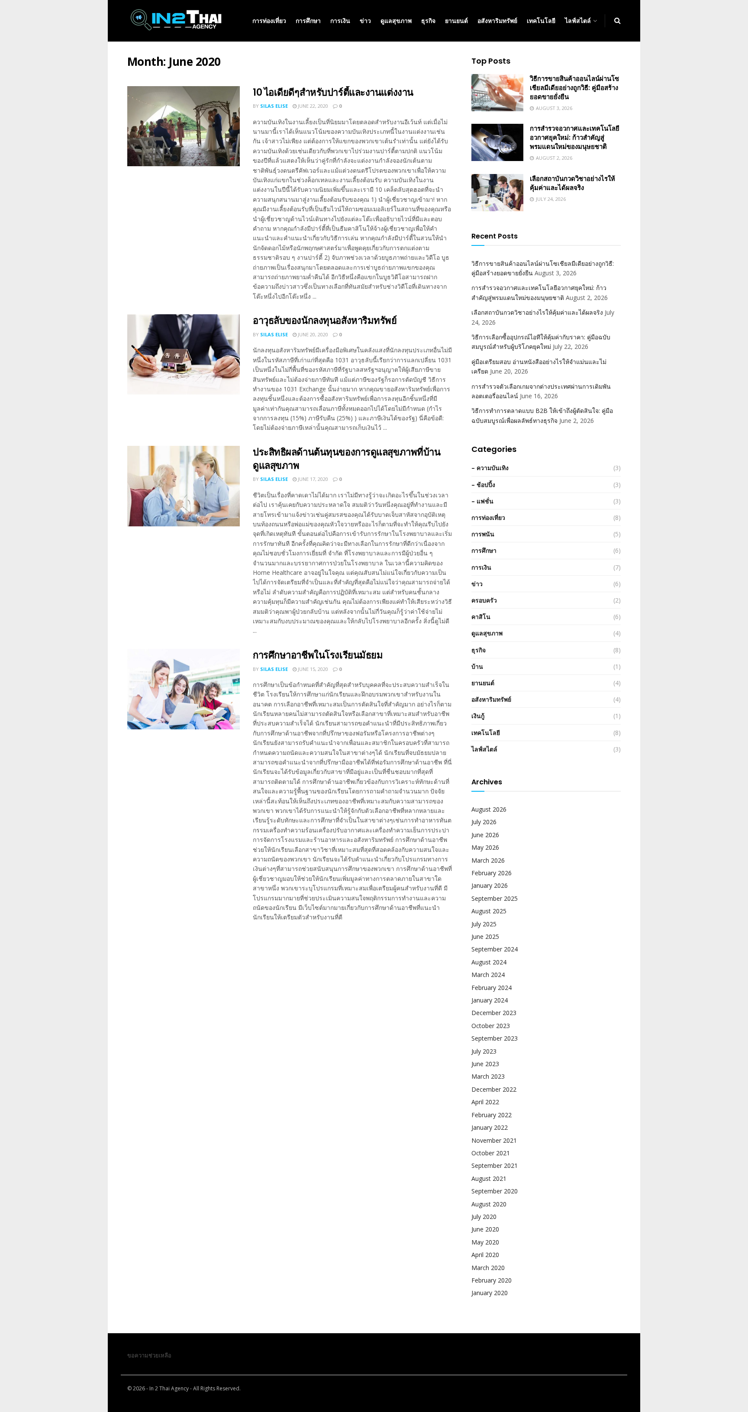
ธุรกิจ (428, 20)
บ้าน (477, 666)
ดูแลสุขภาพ (396, 20)
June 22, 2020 (312, 106)
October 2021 (490, 1153)
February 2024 (491, 987)
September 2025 (494, 898)
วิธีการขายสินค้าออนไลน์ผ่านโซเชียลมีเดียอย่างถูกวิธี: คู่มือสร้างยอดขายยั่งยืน (574, 87)
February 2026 (491, 873)
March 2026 (488, 860)
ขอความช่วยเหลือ (149, 1355)
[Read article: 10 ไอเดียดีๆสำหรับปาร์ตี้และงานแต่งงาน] (183, 126)
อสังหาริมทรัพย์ (497, 20)
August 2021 (488, 1178)
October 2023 (490, 1026)
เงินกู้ (477, 716)
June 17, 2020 (312, 479)
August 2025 (488, 911)
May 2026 (485, 847)
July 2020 (484, 1216)
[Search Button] (617, 21)
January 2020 (489, 1293)
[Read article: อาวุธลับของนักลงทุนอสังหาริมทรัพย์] (183, 354)
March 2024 (488, 974)
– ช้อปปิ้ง (483, 484)
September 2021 (494, 1165)
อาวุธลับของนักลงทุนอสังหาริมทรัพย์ (325, 320)
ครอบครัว (484, 600)
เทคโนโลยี (541, 20)
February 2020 (491, 1280)
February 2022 (491, 1115)
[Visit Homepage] (175, 21)
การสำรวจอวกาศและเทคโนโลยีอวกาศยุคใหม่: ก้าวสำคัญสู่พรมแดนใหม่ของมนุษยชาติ (574, 137)
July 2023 (484, 1051)
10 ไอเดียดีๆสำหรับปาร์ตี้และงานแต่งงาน (333, 92)
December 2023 (493, 1013)
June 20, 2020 (312, 334)
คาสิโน (480, 617)
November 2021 (494, 1140)
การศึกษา (308, 20)
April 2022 (485, 1102)
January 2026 (489, 885)
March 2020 (488, 1268)
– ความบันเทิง (490, 468)
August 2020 (488, 1204)
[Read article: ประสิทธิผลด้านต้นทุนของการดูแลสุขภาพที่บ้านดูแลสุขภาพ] (183, 486)
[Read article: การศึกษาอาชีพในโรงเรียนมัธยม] (183, 689)
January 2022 (489, 1127)
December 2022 (493, 1089)
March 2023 (488, 1076)
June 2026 (485, 835)
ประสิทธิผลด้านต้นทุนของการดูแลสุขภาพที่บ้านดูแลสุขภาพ (346, 458)
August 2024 (488, 962)
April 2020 (485, 1255)
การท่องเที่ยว (269, 20)
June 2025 (485, 936)
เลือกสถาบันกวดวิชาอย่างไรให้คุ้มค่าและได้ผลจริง (572, 183)
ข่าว (365, 20)
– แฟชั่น (482, 501)
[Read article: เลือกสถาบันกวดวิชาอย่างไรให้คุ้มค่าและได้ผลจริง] (497, 192)
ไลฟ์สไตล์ (578, 20)
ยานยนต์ (456, 20)
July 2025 (484, 924)
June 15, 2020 (312, 669)
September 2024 (494, 949)
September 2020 (494, 1191)
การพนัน (482, 534)
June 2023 (485, 1064)
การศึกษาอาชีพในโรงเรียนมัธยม (318, 655)
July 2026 (484, 822)
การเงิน (340, 20)
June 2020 (485, 1229)
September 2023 (494, 1038)
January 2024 (489, 1000)
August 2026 (488, 809)
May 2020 (485, 1242)
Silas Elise (274, 106)
